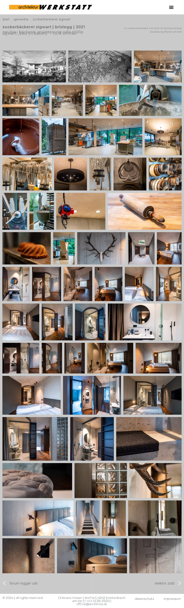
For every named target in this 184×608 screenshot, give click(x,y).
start (6, 19)
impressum (172, 599)
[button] (171, 7)
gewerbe (21, 19)
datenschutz (144, 599)
